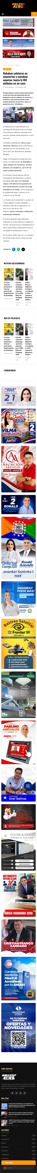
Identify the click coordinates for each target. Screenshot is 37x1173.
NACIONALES (18, 1139)
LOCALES (18, 1135)
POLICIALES (11, 65)
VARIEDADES (18, 1154)
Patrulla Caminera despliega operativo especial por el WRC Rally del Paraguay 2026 (19, 291)
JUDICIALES (18, 1158)
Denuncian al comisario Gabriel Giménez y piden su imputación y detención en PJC (21, 1113)
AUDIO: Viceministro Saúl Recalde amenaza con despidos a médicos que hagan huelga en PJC (22, 1121)
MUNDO (18, 1143)
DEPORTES (18, 1151)
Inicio (4, 65)
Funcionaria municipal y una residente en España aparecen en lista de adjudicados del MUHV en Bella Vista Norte (22, 1105)
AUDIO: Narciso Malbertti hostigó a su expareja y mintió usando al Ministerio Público (29, 291)
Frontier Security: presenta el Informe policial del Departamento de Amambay (9, 289)
